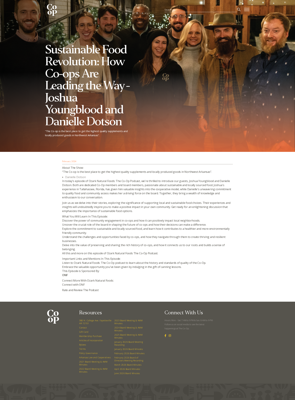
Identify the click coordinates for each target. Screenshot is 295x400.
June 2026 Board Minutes (127, 373)
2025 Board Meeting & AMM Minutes (128, 336)
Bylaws (82, 344)
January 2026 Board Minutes (128, 349)
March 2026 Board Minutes (127, 364)
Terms (82, 349)
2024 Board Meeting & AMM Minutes (128, 329)
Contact (83, 327)
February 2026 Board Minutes (129, 353)
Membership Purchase (90, 336)
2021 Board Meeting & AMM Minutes (93, 363)
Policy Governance (88, 353)
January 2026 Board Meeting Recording (128, 343)
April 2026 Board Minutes (127, 369)
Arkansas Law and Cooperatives (95, 357)
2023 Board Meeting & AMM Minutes (128, 322)
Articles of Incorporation (91, 340)
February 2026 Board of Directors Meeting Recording (128, 359)
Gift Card (83, 331)
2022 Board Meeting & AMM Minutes (93, 370)
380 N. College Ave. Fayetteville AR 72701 (95, 322)
